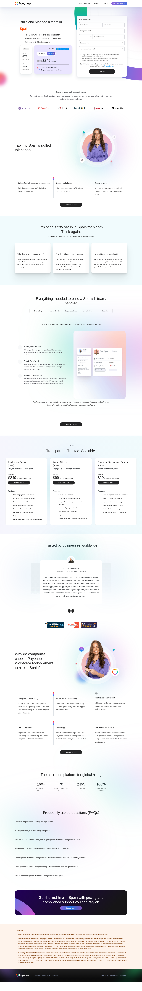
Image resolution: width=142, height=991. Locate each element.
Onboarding (38, 311)
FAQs (106, 3)
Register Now (118, 3)
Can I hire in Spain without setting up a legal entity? (34, 822)
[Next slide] (72, 611)
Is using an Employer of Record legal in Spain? (32, 831)
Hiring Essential (84, 3)
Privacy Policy (104, 975)
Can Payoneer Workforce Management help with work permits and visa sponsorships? (46, 867)
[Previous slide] (69, 611)
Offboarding (104, 311)
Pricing (96, 3)
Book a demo (71, 205)
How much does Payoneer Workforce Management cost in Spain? (39, 876)
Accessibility (123, 975)
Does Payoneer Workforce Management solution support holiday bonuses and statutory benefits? (50, 858)
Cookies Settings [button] (114, 975)
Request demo (19, 482)
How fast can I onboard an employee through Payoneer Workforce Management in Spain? (48, 840)
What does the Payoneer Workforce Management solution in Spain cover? (42, 849)
